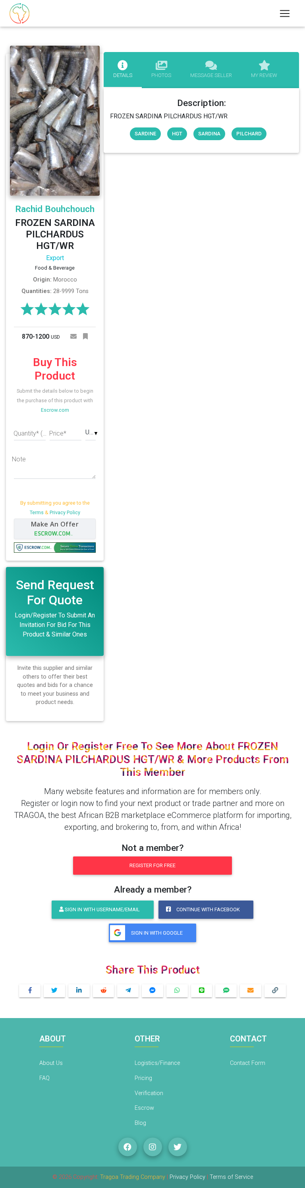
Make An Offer (55, 524)
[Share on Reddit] (103, 990)
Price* (57, 433)
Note (19, 459)
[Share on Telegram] (128, 990)
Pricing (143, 1078)
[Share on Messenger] (152, 990)
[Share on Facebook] (30, 990)
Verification (149, 1093)
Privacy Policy (65, 512)
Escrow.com (55, 410)
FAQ (44, 1078)
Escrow (144, 1108)
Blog (140, 1123)
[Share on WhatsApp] (177, 990)
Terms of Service (231, 1177)
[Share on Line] (201, 990)
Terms (37, 512)
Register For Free (152, 865)
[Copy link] (275, 990)
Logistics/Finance (157, 1063)
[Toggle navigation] (284, 13)
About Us (51, 1063)
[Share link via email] (250, 990)
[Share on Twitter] (54, 990)
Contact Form (247, 1063)
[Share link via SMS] (226, 990)
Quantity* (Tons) (31, 433)
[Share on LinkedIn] (79, 990)
